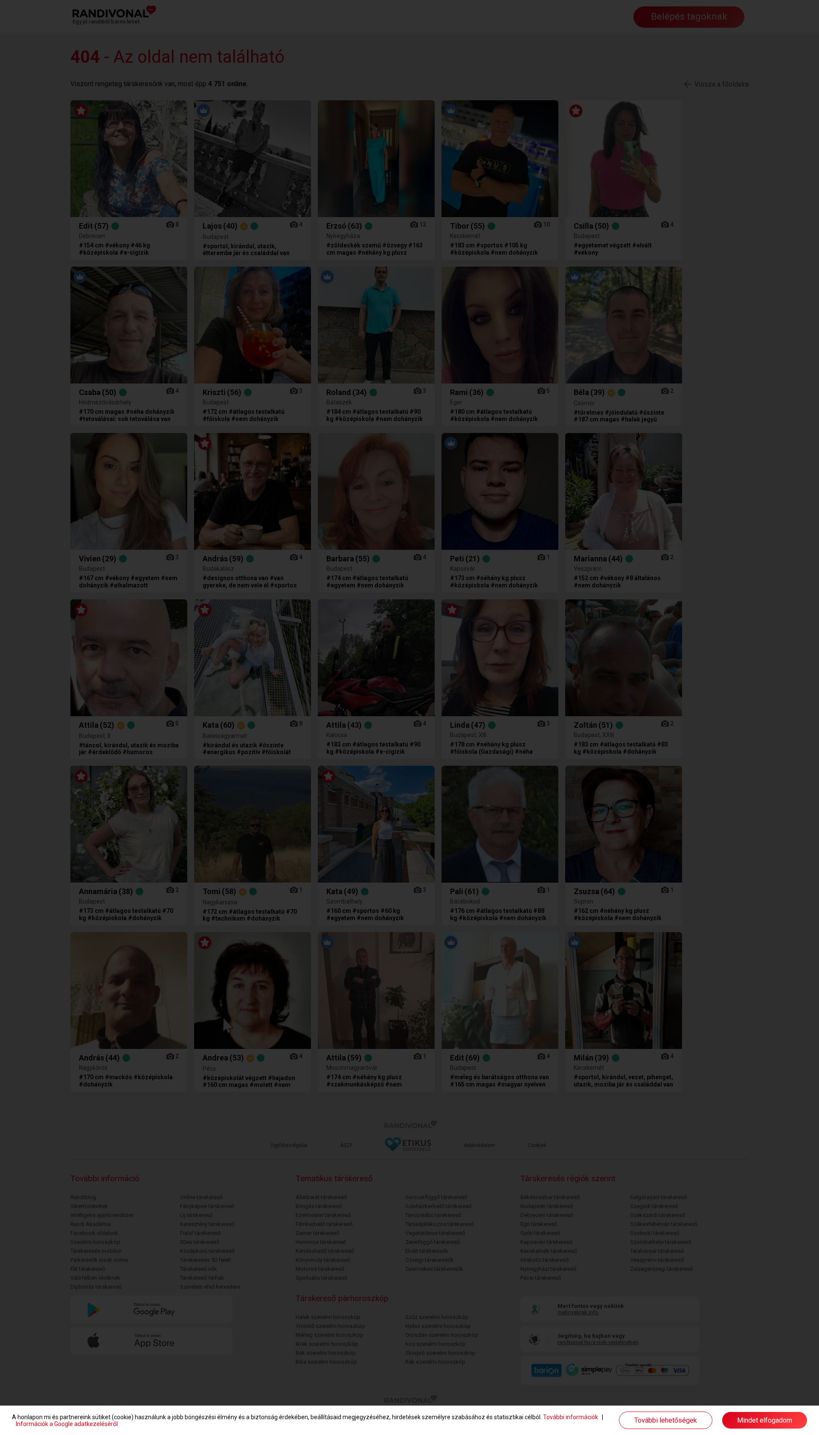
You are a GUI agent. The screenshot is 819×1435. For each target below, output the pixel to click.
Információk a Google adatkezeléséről (67, 1423)
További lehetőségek (665, 1420)
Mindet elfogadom (764, 1420)
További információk (570, 1417)
